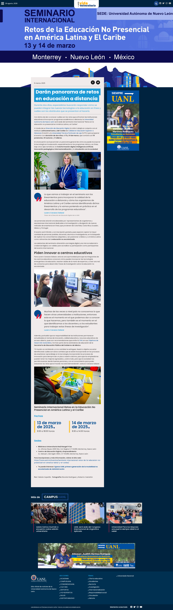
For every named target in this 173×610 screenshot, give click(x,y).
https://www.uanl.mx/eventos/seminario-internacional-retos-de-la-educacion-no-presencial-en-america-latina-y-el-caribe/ (67, 461)
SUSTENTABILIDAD (67, 598)
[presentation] (32, 514)
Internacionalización (97, 590)
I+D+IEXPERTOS (66, 592)
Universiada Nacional (125, 576)
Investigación (94, 587)
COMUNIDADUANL (67, 584)
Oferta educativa (95, 578)
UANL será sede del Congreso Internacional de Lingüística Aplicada (87, 529)
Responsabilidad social (98, 592)
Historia (92, 598)
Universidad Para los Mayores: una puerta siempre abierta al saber (125, 529)
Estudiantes (93, 581)
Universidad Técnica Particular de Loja (67, 133)
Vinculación (93, 595)
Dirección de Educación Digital (57, 128)
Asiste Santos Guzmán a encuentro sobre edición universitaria (47, 529)
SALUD (62, 595)
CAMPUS (55, 497)
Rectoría (92, 584)
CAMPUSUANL (65, 581)
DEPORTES (64, 590)
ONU (81, 340)
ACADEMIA (64, 578)
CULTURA (64, 587)
